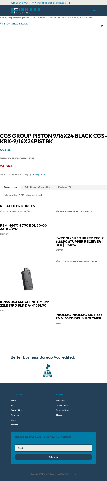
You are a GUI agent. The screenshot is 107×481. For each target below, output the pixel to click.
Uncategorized (21, 17)
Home (3, 17)
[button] (102, 26)
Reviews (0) (64, 187)
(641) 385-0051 (21, 2)
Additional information (37, 187)
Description (10, 187)
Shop (10, 17)
